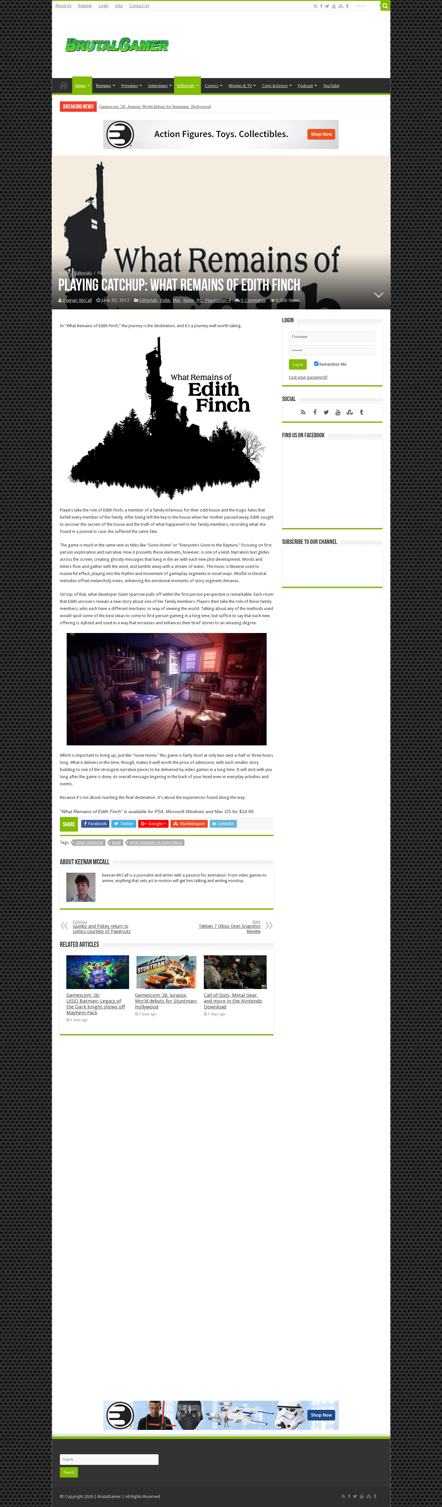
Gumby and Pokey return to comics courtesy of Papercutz (102, 926)
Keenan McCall (77, 300)
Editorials (185, 85)
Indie (165, 300)
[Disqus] (166, 1134)
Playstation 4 (218, 300)
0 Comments (253, 300)
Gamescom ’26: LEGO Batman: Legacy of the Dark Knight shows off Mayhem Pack (95, 1004)
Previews (129, 85)
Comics (211, 85)
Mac (176, 300)
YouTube (331, 85)
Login (104, 6)
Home (63, 85)
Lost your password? (308, 377)
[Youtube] (334, 6)
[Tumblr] (347, 6)
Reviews (103, 85)
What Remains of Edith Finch (156, 843)
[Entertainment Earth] (221, 134)
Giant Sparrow (89, 843)
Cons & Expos (275, 85)
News (80, 85)
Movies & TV (240, 85)
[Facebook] (321, 6)
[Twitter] (327, 6)
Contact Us (139, 6)
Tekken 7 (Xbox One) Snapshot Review (229, 926)
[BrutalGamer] (117, 43)
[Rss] (315, 6)
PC (199, 300)
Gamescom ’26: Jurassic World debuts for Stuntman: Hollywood (155, 106)
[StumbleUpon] (341, 6)
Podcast (305, 85)
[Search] (385, 6)
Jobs (119, 6)
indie (116, 843)
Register (85, 6)
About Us (63, 6)
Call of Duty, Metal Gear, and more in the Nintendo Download (233, 1001)
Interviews (158, 85)
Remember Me (332, 364)
